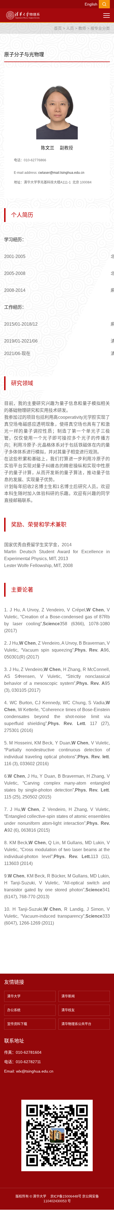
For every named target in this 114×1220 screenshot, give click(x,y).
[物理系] (23, 15)
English (91, 4)
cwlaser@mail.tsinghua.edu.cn (61, 173)
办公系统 (13, 1010)
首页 (58, 28)
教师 (82, 28)
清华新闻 (68, 996)
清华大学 (13, 996)
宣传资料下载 (17, 1024)
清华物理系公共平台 (76, 1024)
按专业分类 (100, 28)
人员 (70, 28)
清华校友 (68, 1010)
